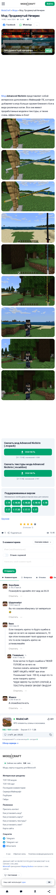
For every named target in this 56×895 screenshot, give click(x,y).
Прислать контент (11, 809)
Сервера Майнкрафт (12, 792)
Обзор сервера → (10, 743)
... (37, 25)
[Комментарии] (21, 891)
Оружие (5, 519)
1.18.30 (16, 502)
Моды (15, 10)
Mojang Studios (27, 866)
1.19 (8, 502)
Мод (3, 96)
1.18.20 (26, 502)
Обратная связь (19, 854)
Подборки (7, 795)
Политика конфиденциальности (40, 854)
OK (49, 882)
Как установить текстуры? (14, 821)
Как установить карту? (13, 817)
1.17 (8, 509)
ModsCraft (6, 10)
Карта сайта (8, 828)
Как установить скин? (12, 825)
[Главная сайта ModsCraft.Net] (28, 3)
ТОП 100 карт (9, 784)
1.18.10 (36, 502)
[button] (3, 4)
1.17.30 (16, 509)
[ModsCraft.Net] (12, 756)
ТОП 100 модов (10, 780)
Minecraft (6, 866)
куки (24, 882)
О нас (8, 854)
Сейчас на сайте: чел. (19, 763)
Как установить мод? (12, 813)
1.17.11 (26, 509)
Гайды (5, 799)
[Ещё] (21, 596)
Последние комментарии (14, 788)
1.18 (45, 502)
